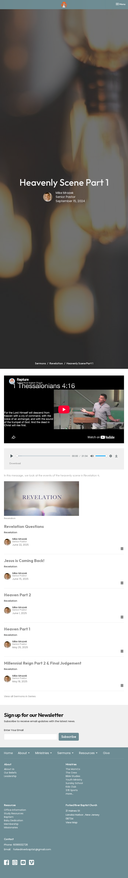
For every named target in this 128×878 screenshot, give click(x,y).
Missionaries (11, 827)
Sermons (40, 363)
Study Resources (13, 813)
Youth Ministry (74, 779)
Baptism (9, 817)
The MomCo (73, 769)
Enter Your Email (14, 730)
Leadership (10, 776)
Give (106, 753)
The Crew (71, 772)
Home (8, 753)
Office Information (15, 810)
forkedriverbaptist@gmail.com (32, 849)
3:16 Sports (72, 790)
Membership (11, 824)
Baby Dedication (13, 820)
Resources (87, 753)
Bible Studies (73, 776)
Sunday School (74, 783)
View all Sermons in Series (20, 696)
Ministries (42, 753)
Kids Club (71, 786)
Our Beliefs (10, 772)
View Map (72, 822)
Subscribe (68, 736)
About (22, 753)
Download (15, 463)
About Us (9, 769)
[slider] (43, 455)
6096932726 (20, 844)
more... (69, 793)
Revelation (56, 363)
